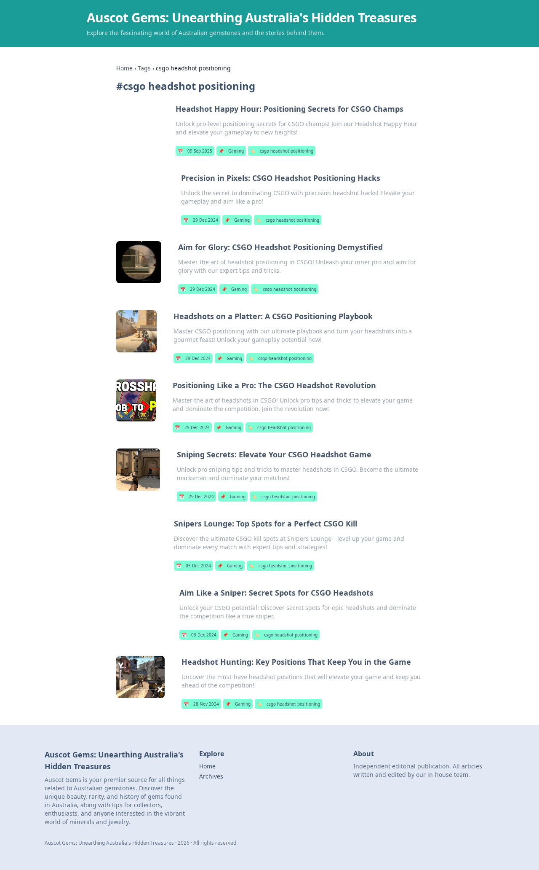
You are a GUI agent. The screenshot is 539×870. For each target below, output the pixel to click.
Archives (211, 776)
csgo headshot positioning (281, 151)
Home (124, 68)
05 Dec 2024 (193, 566)
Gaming (231, 151)
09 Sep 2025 (195, 151)
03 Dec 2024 (198, 635)
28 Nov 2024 (201, 704)
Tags (144, 68)
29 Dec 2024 (200, 220)
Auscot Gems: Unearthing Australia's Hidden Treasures (251, 17)
